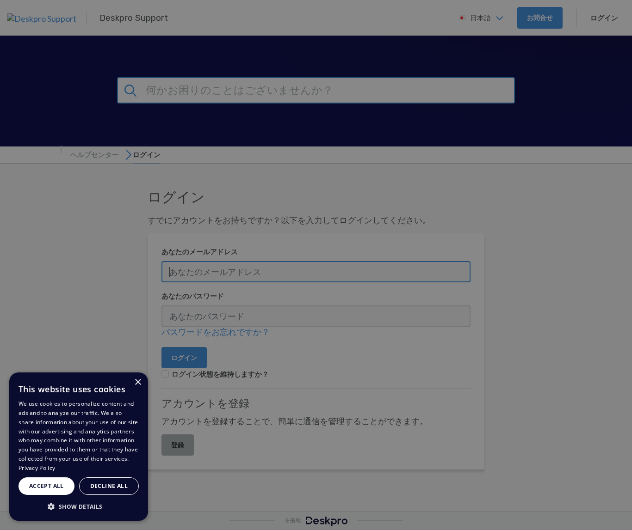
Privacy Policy (37, 468)
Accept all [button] (46, 486)
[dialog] (78, 446)
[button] (79, 506)
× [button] (137, 382)
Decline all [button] (109, 486)
